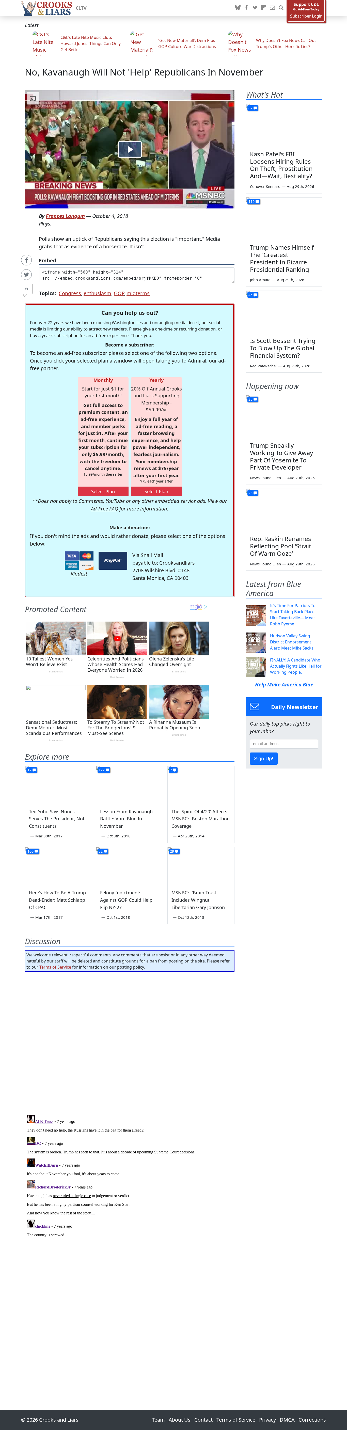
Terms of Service (55, 967)
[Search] (281, 8)
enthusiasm (97, 293)
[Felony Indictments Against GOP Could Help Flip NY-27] (129, 866)
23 (250, 492)
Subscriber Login (306, 16)
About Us (180, 1419)
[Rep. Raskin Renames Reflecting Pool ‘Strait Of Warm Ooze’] (284, 510)
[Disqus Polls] (130, 1041)
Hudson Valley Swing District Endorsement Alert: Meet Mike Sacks (291, 642)
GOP (119, 293)
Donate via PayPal (113, 560)
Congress (70, 293)
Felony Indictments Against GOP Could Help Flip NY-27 (126, 900)
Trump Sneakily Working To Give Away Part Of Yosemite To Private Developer (281, 456)
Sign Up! (263, 758)
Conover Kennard (265, 186)
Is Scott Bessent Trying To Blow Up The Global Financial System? (283, 347)
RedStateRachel (263, 365)
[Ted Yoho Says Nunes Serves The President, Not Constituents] (58, 785)
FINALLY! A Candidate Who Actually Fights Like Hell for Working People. (296, 666)
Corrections (312, 1419)
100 (30, 851)
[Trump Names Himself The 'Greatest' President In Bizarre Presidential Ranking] (284, 219)
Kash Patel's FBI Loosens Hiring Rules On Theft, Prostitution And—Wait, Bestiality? (281, 165)
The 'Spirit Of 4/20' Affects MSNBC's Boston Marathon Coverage (200, 818)
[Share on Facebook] (26, 260)
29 (172, 851)
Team (158, 1419)
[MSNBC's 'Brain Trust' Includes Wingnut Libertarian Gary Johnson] (201, 866)
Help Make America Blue (284, 684)
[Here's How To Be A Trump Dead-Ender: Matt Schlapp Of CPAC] (58, 866)
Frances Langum (65, 216)
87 (250, 108)
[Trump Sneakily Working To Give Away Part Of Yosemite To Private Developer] (284, 416)
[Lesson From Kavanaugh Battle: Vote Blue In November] (129, 785)
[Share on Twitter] (26, 274)
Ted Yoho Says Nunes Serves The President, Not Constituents (57, 818)
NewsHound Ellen (265, 477)
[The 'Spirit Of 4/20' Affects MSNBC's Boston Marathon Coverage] (201, 785)
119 (251, 201)
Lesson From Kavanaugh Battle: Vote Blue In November (126, 818)
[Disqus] (129, 1176)
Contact (203, 1419)
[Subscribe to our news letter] (272, 8)
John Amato (260, 279)
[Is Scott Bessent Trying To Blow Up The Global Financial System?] (284, 312)
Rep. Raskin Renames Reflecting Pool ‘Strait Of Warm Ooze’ (280, 546)
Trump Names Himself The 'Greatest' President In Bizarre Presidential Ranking (282, 258)
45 (250, 294)
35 (250, 399)
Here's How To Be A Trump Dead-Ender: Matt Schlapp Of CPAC (57, 900)
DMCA (287, 1419)
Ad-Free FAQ (104, 508)
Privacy (267, 1419)
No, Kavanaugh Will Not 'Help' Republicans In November (144, 72)
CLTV (81, 8)
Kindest (79, 573)
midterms (138, 293)
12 (29, 769)
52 (101, 851)
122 (102, 769)
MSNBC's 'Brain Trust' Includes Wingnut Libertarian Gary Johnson (198, 900)
